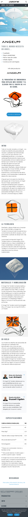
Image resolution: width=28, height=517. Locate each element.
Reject (10, 514)
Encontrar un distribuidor (14, 114)
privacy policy (18, 512)
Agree (17, 514)
